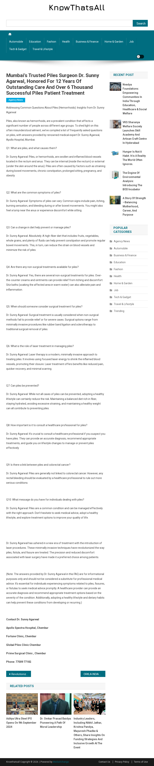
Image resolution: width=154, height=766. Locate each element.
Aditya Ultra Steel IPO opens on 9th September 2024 (21, 722)
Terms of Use (141, 762)
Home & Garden (114, 41)
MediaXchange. (61, 762)
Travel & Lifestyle (42, 49)
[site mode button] (140, 56)
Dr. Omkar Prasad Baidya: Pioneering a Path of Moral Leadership (56, 722)
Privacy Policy (122, 762)
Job (131, 41)
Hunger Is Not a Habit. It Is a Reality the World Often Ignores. (134, 158)
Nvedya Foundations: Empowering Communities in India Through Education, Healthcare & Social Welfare (135, 99)
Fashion (51, 41)
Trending (119, 311)
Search (141, 23)
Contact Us (104, 762)
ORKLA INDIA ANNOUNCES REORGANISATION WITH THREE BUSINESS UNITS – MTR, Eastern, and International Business (94, 674)
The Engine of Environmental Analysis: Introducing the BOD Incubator (132, 181)
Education (35, 41)
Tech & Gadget (17, 49)
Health (66, 41)
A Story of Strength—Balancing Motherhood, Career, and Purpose (134, 206)
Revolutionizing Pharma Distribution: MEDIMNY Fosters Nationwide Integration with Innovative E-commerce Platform (21, 674)
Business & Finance (87, 41)
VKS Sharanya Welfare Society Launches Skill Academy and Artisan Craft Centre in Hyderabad (135, 132)
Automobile (16, 41)
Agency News (15, 100)
